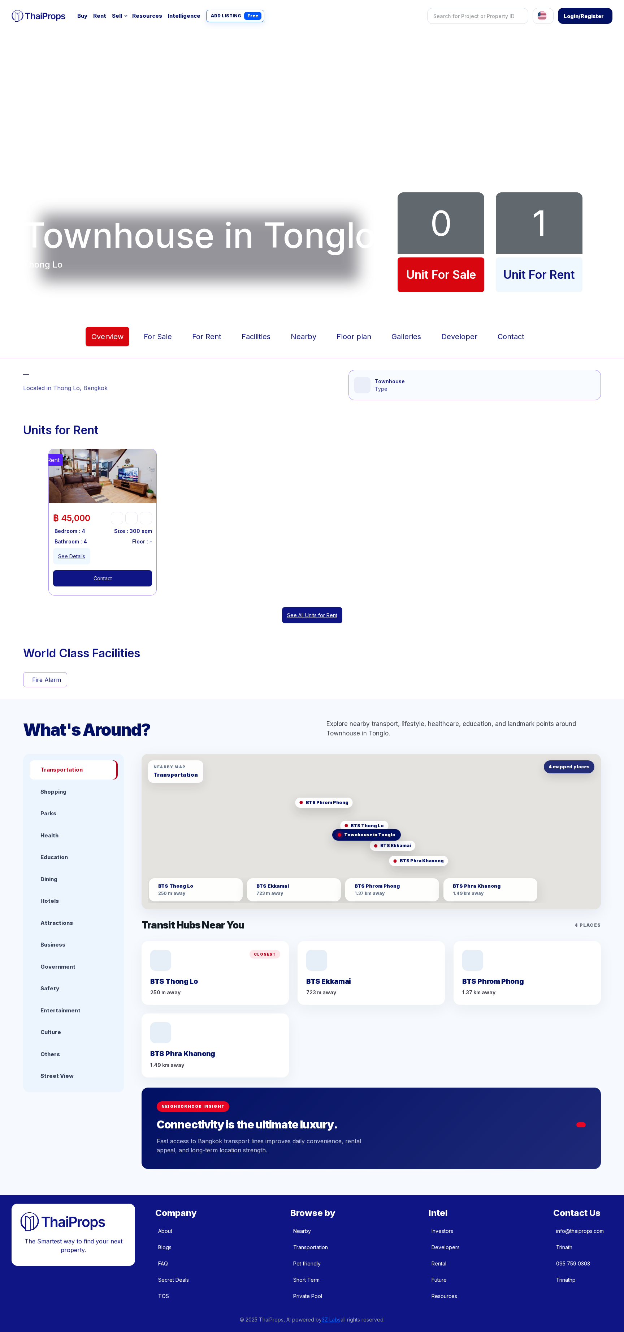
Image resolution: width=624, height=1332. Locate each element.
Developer (459, 336)
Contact (511, 336)
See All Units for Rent (312, 615)
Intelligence (184, 15)
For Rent (206, 336)
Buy (82, 15)
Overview (107, 336)
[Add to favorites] (117, 518)
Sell (117, 15)
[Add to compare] (146, 518)
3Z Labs (331, 1319)
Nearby (303, 336)
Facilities (256, 336)
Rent (99, 15)
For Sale (158, 336)
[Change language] (543, 16)
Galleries (406, 336)
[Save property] (131, 518)
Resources (147, 15)
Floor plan (354, 336)
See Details (71, 556)
